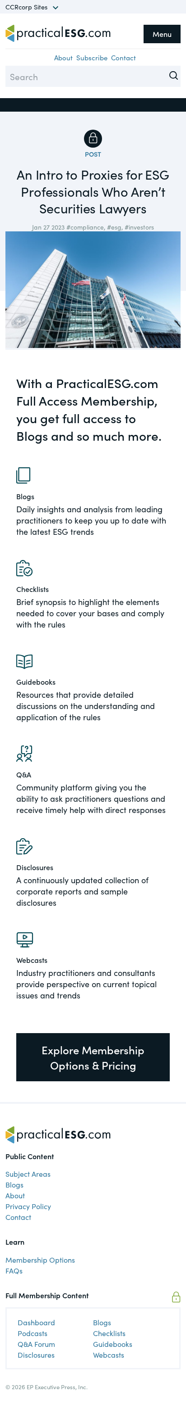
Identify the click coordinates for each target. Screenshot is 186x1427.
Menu (162, 34)
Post (93, 153)
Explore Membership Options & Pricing (93, 1057)
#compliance (85, 226)
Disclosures (36, 1354)
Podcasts (32, 1333)
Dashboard (36, 1322)
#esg (114, 226)
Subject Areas (28, 1174)
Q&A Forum (36, 1344)
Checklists (109, 1333)
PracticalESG (58, 33)
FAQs (14, 1270)
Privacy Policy (28, 1206)
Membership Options (40, 1259)
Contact (123, 57)
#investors (139, 226)
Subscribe (91, 57)
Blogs (14, 1184)
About (63, 57)
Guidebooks (112, 1344)
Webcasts (108, 1354)
